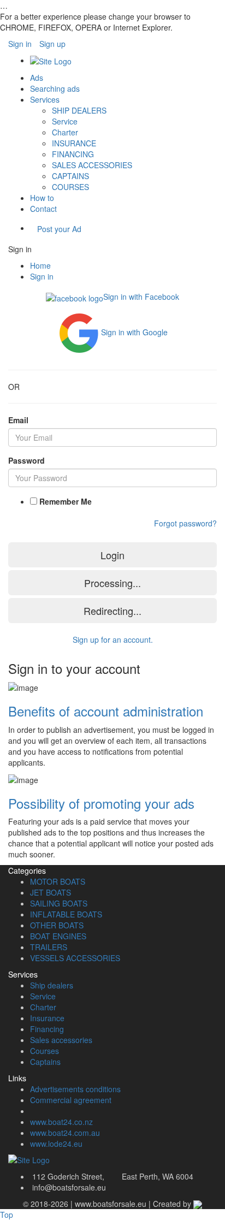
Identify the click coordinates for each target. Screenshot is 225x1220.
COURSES (70, 186)
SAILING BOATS (58, 903)
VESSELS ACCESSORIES (75, 957)
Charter (65, 132)
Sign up (52, 43)
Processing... (112, 583)
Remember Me (65, 501)
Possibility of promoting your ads (101, 803)
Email (18, 419)
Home (40, 265)
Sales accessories (61, 1039)
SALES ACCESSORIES (92, 164)
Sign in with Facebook (141, 296)
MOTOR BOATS (57, 881)
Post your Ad (59, 228)
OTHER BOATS (57, 925)
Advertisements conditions (75, 1088)
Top (6, 1214)
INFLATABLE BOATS (66, 914)
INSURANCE (74, 143)
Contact (43, 208)
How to (42, 197)
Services (45, 99)
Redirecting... (112, 610)
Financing (47, 1028)
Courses (44, 1050)
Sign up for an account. (113, 639)
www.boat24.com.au (65, 1132)
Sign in (20, 43)
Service (65, 121)
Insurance (47, 1017)
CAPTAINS (70, 175)
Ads (36, 77)
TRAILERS (48, 946)
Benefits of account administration (105, 710)
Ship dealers (51, 985)
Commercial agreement (70, 1099)
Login (112, 555)
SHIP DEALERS (79, 110)
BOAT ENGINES (58, 936)
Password (26, 460)
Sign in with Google (134, 331)
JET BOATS (50, 892)
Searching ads (55, 88)
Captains (45, 1061)
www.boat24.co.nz (61, 1121)
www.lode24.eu (56, 1143)
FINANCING (73, 154)
